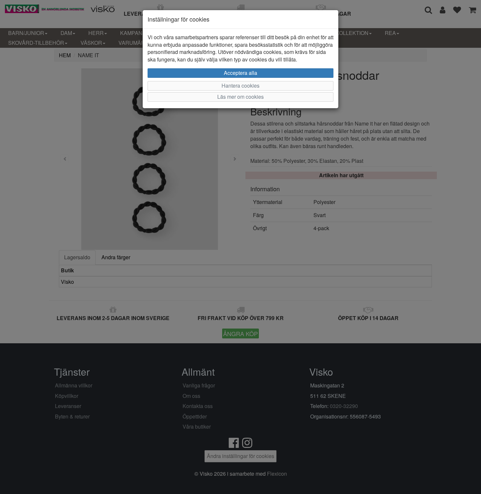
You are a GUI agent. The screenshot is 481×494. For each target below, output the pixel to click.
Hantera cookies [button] (240, 85)
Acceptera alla (240, 73)
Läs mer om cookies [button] (240, 96)
